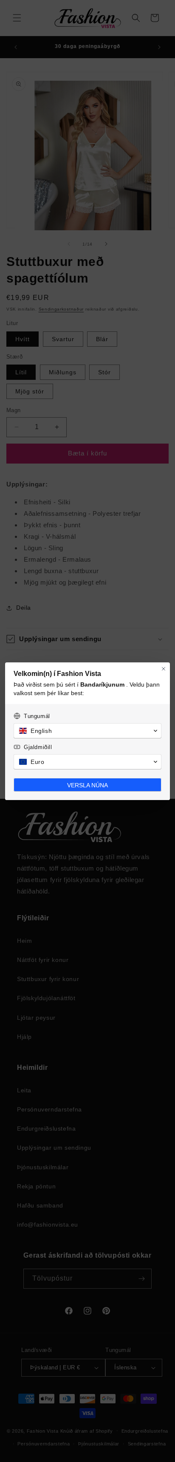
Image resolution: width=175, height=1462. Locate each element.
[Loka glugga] (163, 668)
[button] (87, 730)
